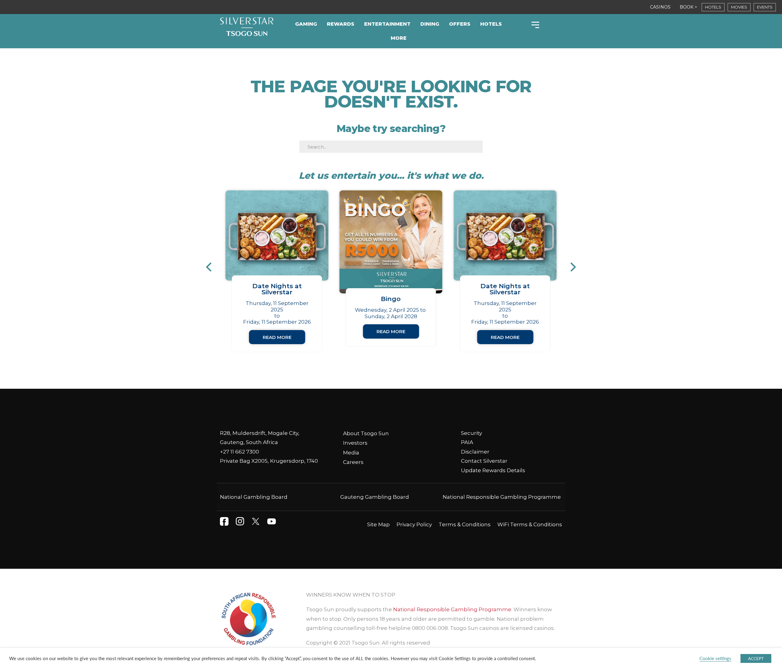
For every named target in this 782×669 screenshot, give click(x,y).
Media (351, 453)
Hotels (491, 24)
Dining (429, 24)
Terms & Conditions (465, 524)
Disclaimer (475, 452)
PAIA (467, 442)
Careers (353, 462)
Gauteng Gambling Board (374, 497)
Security (471, 433)
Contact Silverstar (484, 461)
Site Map (378, 524)
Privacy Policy (414, 524)
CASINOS (660, 7)
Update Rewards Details (493, 470)
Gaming (306, 24)
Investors (355, 443)
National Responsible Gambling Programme (502, 497)
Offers (459, 24)
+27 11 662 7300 (239, 452)
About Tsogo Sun (366, 433)
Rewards (340, 24)
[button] (211, 267)
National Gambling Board (253, 497)
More (399, 38)
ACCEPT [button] (756, 658)
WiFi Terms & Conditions (529, 524)
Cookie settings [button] (715, 658)
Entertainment (387, 24)
